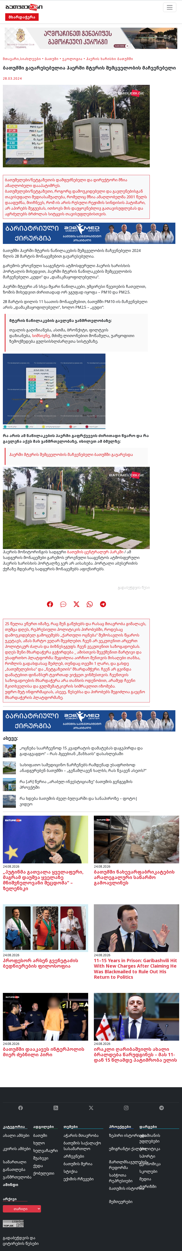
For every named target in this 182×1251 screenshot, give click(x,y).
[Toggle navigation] (169, 7)
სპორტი (147, 1156)
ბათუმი (52, 58)
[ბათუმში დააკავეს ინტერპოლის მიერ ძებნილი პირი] (45, 1016)
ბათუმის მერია (78, 1163)
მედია (145, 1179)
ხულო (39, 1143)
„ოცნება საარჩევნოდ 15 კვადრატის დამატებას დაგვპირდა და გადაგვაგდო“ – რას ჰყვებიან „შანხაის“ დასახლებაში (81, 750)
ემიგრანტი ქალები (127, 1148)
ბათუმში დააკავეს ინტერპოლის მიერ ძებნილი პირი (43, 1052)
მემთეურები (120, 1201)
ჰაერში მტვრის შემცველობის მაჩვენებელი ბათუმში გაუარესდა (71, 454)
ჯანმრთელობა (17, 1177)
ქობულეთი (43, 1173)
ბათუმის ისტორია (126, 1188)
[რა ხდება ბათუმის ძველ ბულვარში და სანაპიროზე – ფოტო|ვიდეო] (9, 801)
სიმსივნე (41, 335)
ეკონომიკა (150, 1163)
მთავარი (11, 58)
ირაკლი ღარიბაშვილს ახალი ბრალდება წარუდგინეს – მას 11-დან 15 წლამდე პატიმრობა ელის (135, 1054)
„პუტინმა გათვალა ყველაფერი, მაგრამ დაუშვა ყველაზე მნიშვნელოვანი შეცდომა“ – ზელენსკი (43, 880)
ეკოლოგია (72, 58)
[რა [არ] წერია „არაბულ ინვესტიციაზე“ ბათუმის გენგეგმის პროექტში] (9, 784)
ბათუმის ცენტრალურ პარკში (95, 551)
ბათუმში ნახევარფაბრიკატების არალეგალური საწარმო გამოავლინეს (134, 877)
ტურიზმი (147, 1186)
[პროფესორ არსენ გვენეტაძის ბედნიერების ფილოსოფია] (45, 927)
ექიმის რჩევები (79, 1179)
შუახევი (40, 1158)
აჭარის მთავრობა (81, 1135)
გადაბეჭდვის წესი (134, 587)
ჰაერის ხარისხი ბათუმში (109, 58)
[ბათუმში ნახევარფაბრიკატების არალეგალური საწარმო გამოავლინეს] (136, 839)
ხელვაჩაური (45, 1150)
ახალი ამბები (16, 1135)
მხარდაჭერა (22, 17)
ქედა (38, 1165)
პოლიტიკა (149, 1148)
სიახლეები (30, 58)
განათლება (14, 1169)
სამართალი (14, 1161)
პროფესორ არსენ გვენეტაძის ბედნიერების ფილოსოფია (40, 963)
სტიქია (70, 1171)
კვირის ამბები (17, 1148)
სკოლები (148, 1171)
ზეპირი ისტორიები (127, 1135)
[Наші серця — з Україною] (24, 7)
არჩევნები (74, 1156)
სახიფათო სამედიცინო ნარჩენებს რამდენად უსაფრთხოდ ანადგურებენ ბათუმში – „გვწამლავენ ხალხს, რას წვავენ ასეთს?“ (83, 767)
